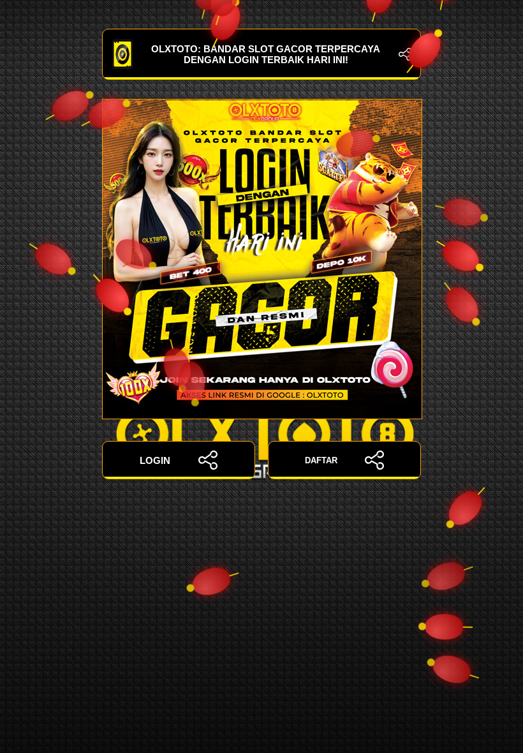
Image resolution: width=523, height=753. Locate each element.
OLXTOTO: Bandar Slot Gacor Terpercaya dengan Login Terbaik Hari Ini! (265, 54)
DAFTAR (321, 460)
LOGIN (155, 460)
